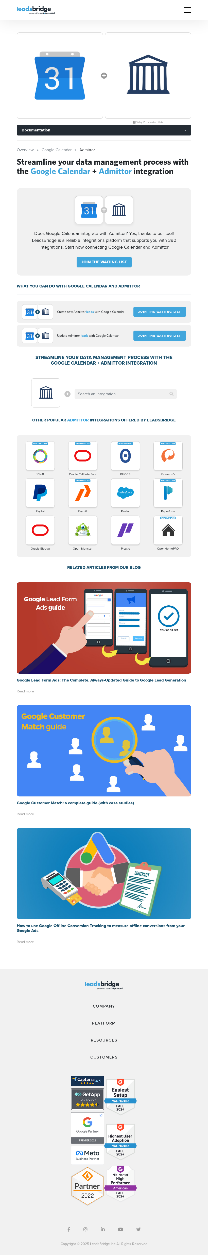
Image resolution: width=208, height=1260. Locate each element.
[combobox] (126, 394)
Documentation (36, 130)
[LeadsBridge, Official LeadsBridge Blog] (36, 10)
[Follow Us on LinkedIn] (103, 1229)
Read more (25, 691)
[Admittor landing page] (148, 75)
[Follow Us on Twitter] (138, 1229)
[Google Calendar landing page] (60, 75)
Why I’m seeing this (149, 122)
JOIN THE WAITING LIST (104, 262)
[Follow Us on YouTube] (120, 1229)
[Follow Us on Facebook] (68, 1229)
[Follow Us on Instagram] (85, 1229)
